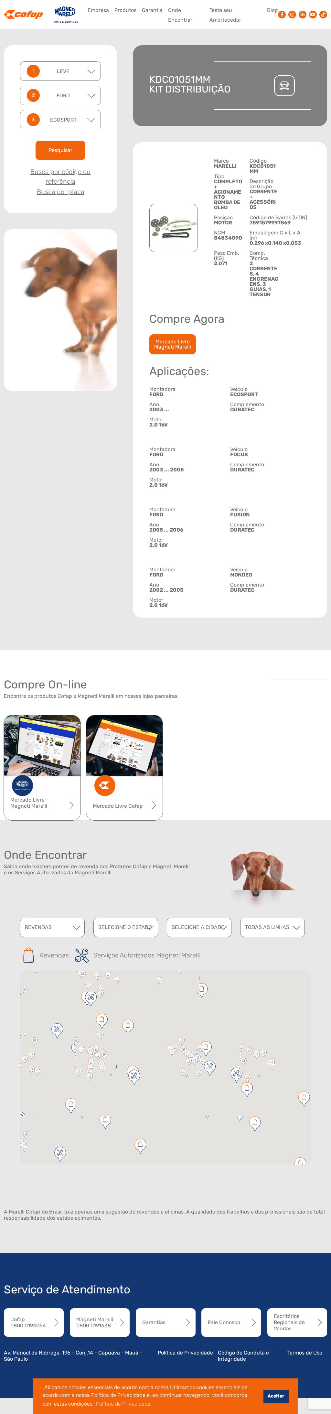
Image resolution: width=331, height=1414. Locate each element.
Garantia (152, 10)
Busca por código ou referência (60, 176)
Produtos (125, 10)
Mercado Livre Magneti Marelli (172, 344)
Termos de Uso (304, 1353)
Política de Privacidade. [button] (124, 1404)
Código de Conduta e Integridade (243, 1356)
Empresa (98, 10)
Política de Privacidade (185, 1353)
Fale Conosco (224, 1322)
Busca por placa (60, 192)
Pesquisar (60, 150)
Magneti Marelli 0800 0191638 (94, 1322)
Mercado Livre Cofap (118, 806)
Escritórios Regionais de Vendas (289, 1322)
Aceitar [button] (276, 1396)
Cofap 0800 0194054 (28, 1322)
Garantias (154, 1322)
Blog (272, 10)
